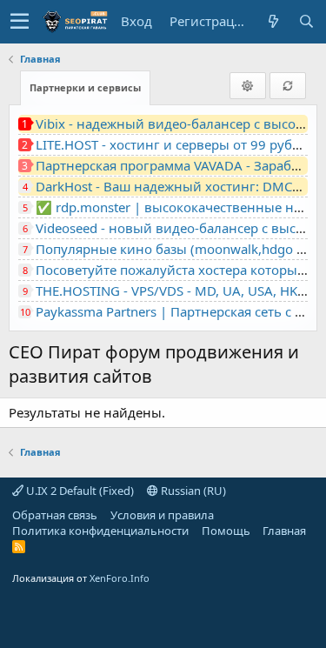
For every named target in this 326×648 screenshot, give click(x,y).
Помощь (226, 530)
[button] (19, 21)
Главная (284, 530)
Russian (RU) (192, 490)
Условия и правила (162, 515)
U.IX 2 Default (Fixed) (78, 490)
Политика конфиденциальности (100, 530)
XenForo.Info (120, 578)
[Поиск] (306, 21)
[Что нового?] (272, 21)
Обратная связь (54, 515)
